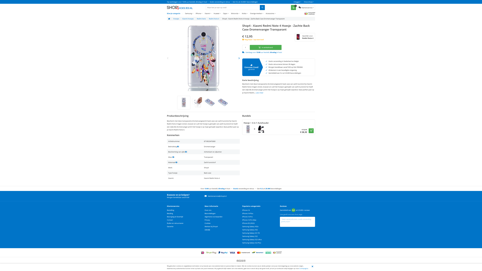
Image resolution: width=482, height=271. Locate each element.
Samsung (188, 13)
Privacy (207, 220)
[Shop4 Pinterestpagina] (242, 261)
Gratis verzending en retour (220, 2)
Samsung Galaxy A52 (250, 230)
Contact (170, 220)
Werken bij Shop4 (211, 226)
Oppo (225, 13)
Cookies (207, 223)
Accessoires (270, 13)
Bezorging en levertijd (175, 217)
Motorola (234, 13)
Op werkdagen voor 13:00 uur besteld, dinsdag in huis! (187, 2)
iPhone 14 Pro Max (249, 220)
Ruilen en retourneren (175, 223)
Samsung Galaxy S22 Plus (251, 243)
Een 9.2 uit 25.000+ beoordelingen (245, 2)
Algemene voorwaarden (213, 217)
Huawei (216, 13)
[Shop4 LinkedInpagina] (244, 261)
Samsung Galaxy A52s (250, 226)
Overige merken (256, 13)
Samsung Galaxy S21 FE (251, 233)
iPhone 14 (246, 210)
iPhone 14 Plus (247, 213)
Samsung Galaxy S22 (250, 236)
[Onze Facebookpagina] (238, 261)
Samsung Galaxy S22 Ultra (252, 239)
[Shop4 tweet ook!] (240, 261)
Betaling (170, 213)
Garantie (170, 226)
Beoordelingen (210, 213)
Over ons (208, 210)
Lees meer (259, 93)
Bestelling (170, 210)
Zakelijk (207, 230)
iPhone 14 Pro (247, 217)
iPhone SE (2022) (248, 223)
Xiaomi (207, 13)
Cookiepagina (303, 268)
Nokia (244, 13)
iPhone (198, 13)
